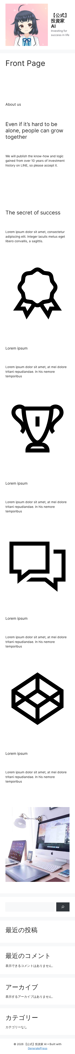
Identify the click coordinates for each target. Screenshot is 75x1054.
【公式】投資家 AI (60, 21)
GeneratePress (37, 1048)
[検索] (63, 907)
